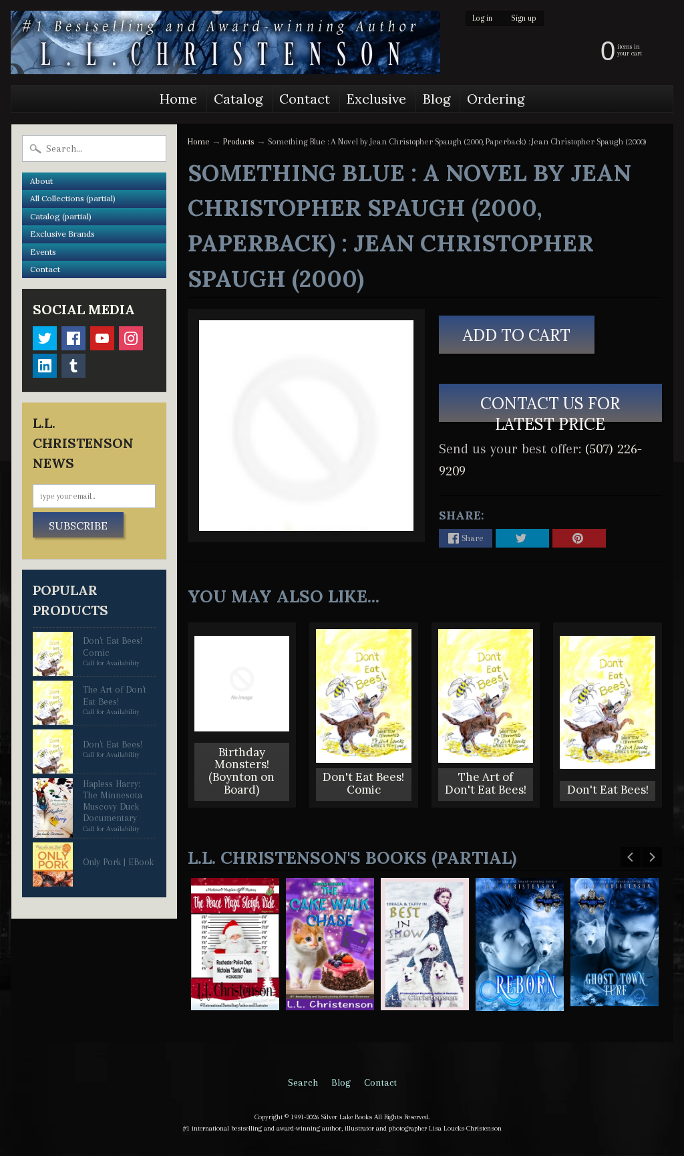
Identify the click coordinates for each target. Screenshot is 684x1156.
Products (238, 141)
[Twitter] (45, 338)
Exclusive (376, 98)
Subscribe (78, 525)
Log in (482, 18)
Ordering (495, 98)
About (41, 181)
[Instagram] (131, 338)
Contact (304, 98)
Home (178, 98)
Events (43, 252)
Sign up (523, 18)
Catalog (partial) (61, 216)
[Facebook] (73, 338)
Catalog (238, 98)
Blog (436, 98)
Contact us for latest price (551, 407)
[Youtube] (102, 338)
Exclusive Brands (62, 234)
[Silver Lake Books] (225, 42)
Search (303, 1082)
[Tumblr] (73, 366)
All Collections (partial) (73, 198)
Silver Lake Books (346, 1117)
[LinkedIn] (45, 366)
